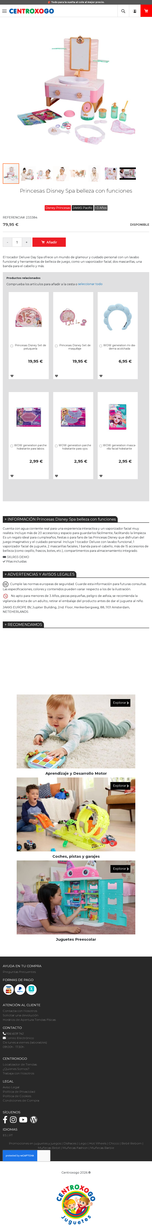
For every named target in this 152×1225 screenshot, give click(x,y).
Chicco (114, 1143)
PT (11, 1135)
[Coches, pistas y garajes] (76, 814)
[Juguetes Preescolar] (76, 897)
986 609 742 (15, 1033)
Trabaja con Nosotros (18, 1073)
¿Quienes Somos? (16, 1069)
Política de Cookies (17, 1096)
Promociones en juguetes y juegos (35, 1143)
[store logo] (31, 11)
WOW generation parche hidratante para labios (30, 447)
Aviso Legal (11, 1087)
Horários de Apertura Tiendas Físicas (29, 1019)
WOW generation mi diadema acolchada (119, 347)
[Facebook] (6, 1121)
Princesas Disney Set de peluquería (30, 347)
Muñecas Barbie (102, 1148)
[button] (27, 173)
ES (5, 1135)
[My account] (135, 11)
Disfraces (69, 1143)
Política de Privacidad (19, 1091)
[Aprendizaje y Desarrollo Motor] (76, 731)
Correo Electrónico (20, 1038)
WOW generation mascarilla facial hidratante (119, 447)
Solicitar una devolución (20, 1015)
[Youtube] (24, 1121)
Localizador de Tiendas (20, 1064)
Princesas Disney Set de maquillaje (75, 347)
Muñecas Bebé (49, 1148)
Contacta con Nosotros (20, 1011)
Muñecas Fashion (75, 1148)
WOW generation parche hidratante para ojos (75, 447)
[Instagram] (14, 1121)
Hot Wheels (97, 1143)
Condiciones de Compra (21, 1100)
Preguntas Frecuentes (19, 972)
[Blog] (34, 1121)
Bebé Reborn (131, 1143)
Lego (83, 1143)
